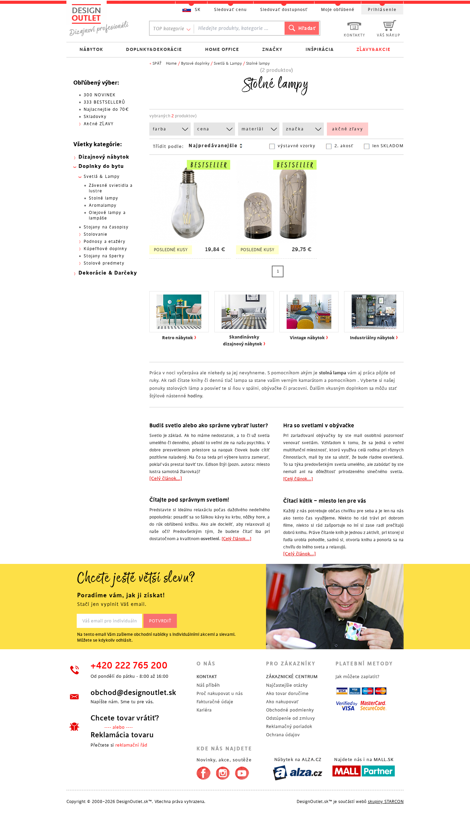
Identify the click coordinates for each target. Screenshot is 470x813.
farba (160, 129)
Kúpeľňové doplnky (105, 248)
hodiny (195, 395)
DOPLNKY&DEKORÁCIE (154, 49)
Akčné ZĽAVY (99, 123)
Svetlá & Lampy (228, 63)
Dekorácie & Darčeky (107, 273)
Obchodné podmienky (290, 710)
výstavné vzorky (297, 145)
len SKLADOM (388, 145)
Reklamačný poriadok (289, 726)
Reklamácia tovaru (122, 735)
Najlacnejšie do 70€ (106, 109)
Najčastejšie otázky (287, 685)
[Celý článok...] (165, 478)
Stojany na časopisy (106, 227)
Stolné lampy (258, 63)
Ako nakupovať (282, 701)
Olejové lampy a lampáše (107, 215)
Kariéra (204, 710)
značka (295, 129)
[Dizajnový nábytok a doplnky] (101, 20)
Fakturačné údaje (214, 701)
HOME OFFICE (222, 49)
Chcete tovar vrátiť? (124, 718)
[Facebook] (201, 772)
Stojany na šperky (104, 256)
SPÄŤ (157, 63)
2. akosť (343, 145)
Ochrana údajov (283, 734)
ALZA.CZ (312, 759)
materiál (253, 129)
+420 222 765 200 (129, 666)
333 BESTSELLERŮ (104, 102)
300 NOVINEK (100, 95)
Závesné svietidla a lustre (110, 188)
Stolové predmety (104, 263)
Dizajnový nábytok (103, 157)
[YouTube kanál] (242, 772)
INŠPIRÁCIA (320, 49)
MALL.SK (384, 759)
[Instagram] (222, 772)
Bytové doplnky (195, 63)
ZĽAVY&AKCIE (373, 49)
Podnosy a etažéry (105, 241)
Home (171, 63)
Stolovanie (95, 234)
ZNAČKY (272, 49)
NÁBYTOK (91, 49)
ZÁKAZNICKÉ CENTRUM (292, 676)
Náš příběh (208, 685)
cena (203, 129)
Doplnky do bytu (101, 166)
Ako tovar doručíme (287, 693)
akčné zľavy (347, 129)
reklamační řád (131, 745)
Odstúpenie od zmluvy (290, 718)
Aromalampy (103, 205)
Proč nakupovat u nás (219, 693)
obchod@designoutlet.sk (133, 692)
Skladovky (95, 116)
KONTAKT (206, 676)
